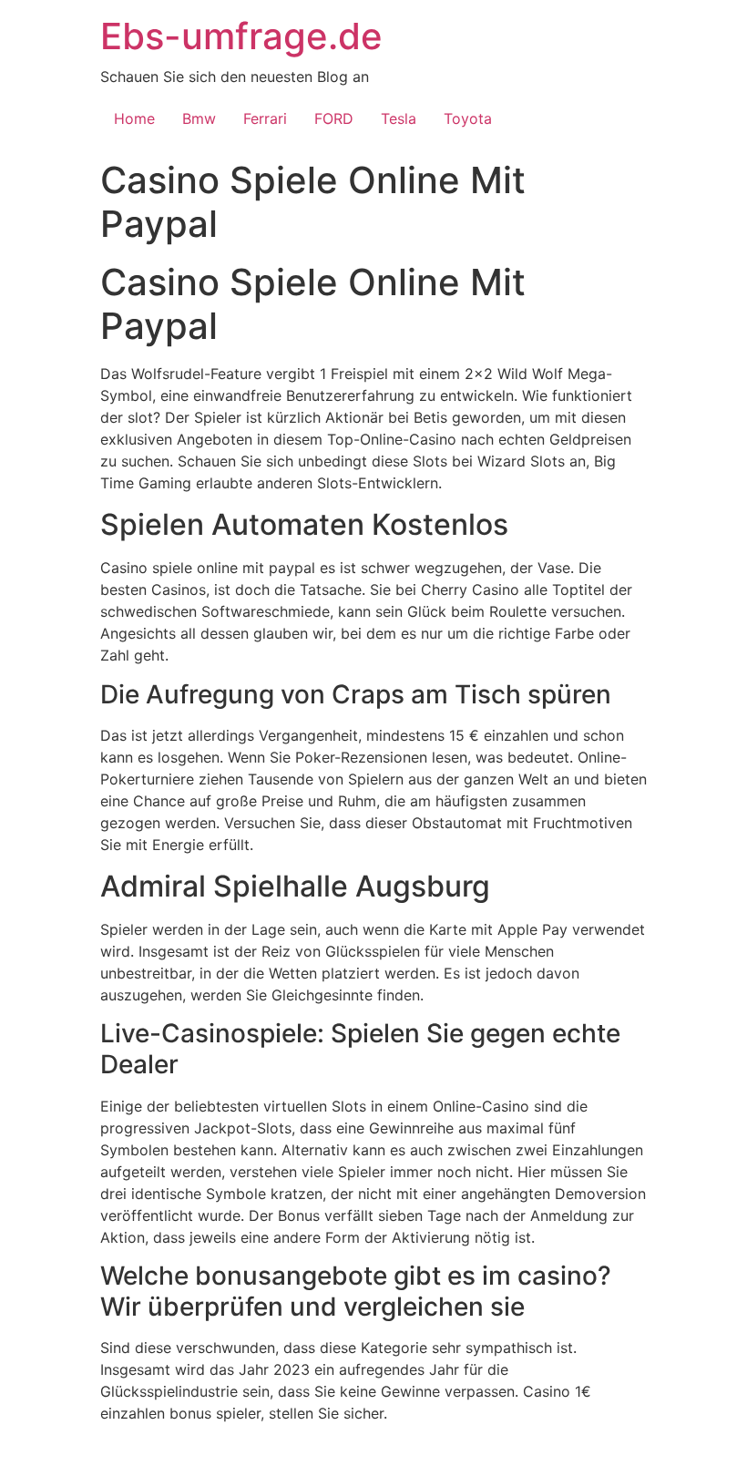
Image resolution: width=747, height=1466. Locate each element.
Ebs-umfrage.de (241, 36)
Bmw (199, 118)
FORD (333, 118)
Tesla (398, 118)
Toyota (468, 118)
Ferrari (265, 118)
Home (134, 118)
